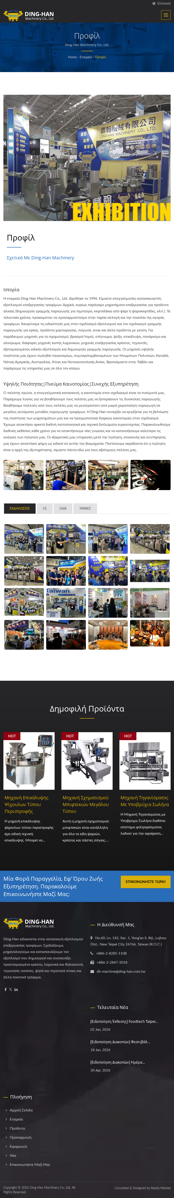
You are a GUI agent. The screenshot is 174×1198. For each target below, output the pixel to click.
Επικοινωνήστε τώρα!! (146, 882)
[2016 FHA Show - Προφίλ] (108, 603)
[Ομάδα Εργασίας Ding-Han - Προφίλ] (23, 475)
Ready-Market (161, 1188)
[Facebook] (6, 989)
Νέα (13, 1155)
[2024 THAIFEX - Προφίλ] (66, 603)
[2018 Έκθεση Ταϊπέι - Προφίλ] (108, 571)
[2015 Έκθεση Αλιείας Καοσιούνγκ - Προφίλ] (150, 603)
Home (72, 57)
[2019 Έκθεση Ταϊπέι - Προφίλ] (66, 571)
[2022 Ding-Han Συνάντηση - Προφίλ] (108, 635)
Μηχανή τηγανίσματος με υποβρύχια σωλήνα (145, 801)
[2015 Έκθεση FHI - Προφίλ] (66, 635)
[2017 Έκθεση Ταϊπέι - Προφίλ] (24, 602)
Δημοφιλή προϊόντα (87, 708)
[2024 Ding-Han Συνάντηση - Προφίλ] (150, 633)
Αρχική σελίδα (21, 1110)
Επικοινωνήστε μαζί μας (30, 1164)
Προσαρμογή (20, 1137)
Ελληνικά (164, 3)
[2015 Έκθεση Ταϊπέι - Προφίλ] (24, 635)
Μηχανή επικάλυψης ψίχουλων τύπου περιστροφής (26, 804)
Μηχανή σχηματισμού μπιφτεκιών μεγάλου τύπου (86, 804)
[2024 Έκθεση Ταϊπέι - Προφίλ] (24, 539)
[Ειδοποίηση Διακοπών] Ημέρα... (117, 1062)
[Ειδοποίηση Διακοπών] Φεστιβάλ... (120, 1041)
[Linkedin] (16, 989)
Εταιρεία (86, 57)
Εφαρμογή (18, 1146)
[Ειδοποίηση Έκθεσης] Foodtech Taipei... (124, 1021)
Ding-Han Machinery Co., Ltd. (50, 1187)
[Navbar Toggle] (166, 15)
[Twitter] (10, 989)
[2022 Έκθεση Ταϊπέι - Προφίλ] (150, 539)
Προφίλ (100, 57)
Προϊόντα (17, 1128)
